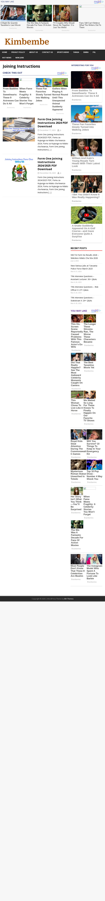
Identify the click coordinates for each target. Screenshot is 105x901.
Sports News (63, 52)
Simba (85, 52)
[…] (50, 149)
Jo (60, 130)
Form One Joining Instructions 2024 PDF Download (53, 122)
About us (33, 52)
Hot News (6, 58)
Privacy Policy (18, 52)
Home (4, 52)
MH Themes (68, 599)
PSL (94, 52)
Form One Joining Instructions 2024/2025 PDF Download (50, 164)
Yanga (76, 52)
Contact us (47, 52)
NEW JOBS (19, 58)
